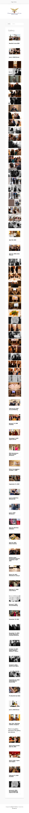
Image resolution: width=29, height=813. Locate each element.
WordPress (14, 808)
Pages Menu (14, 2)
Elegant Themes (14, 806)
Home (9, 23)
